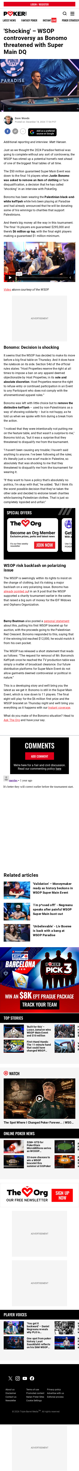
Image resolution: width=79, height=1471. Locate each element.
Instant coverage (59, 707)
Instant (49, 20)
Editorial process (55, 1397)
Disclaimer (11, 1393)
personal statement (56, 621)
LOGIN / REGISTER (39, 4)
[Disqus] (39, 820)
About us (10, 1389)
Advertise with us (55, 1393)
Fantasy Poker (29, 20)
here (58, 768)
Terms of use (32, 1389)
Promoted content (35, 1393)
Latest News (9, 20)
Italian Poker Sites (35, 1397)
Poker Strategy (70, 20)
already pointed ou (16, 591)
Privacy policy (54, 1389)
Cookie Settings (34, 1400)
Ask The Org (12, 720)
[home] (13, 14)
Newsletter (11, 1400)
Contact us (11, 1397)
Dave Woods (22, 118)
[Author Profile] (8, 120)
